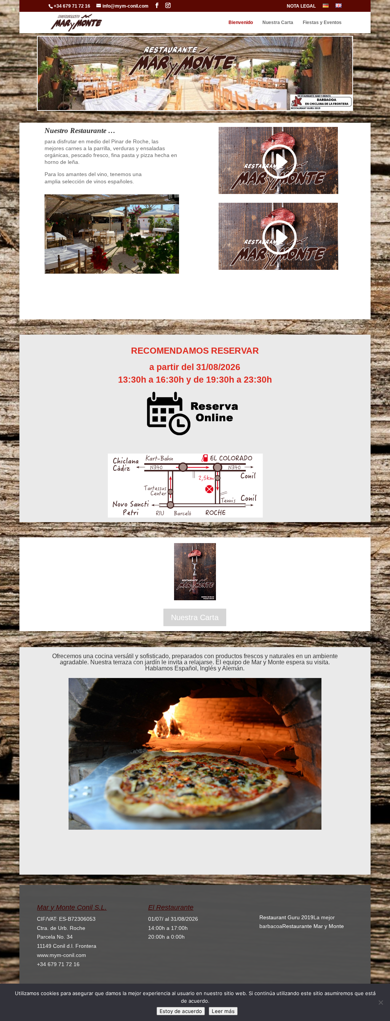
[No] (380, 1002)
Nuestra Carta (277, 22)
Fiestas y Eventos (322, 22)
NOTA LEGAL (301, 6)
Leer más (223, 1011)
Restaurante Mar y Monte (313, 926)
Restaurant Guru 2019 (286, 917)
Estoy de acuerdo (181, 1011)
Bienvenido (241, 22)
